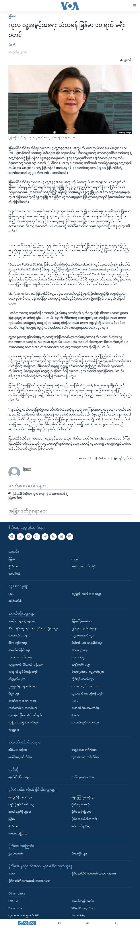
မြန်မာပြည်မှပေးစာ (81, 621)
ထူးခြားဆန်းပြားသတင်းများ (23, 722)
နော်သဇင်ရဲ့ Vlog (80, 826)
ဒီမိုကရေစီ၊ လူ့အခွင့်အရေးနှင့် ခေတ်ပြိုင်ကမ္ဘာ (33, 628)
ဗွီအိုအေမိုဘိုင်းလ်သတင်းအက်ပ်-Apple (29, 880)
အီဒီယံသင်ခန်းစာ (17, 749)
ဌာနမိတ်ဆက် (15, 853)
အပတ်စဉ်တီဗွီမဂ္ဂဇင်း (19, 811)
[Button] (126, 60)
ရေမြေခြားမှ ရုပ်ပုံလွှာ (82, 797)
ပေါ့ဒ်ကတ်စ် (15, 600)
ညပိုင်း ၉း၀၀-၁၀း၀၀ (82, 777)
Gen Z (75, 700)
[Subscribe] (69, 536)
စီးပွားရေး (13, 693)
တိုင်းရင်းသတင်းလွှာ (82, 679)
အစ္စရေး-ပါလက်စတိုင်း (83, 566)
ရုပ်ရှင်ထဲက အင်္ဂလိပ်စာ (84, 749)
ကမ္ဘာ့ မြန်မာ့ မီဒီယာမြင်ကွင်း (23, 671)
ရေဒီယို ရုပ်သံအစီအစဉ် (21, 804)
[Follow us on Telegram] (45, 536)
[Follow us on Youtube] (28, 536)
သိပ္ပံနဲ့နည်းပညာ (16, 679)
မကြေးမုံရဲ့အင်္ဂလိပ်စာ (20, 757)
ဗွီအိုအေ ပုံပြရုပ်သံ (81, 811)
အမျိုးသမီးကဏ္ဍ (80, 664)
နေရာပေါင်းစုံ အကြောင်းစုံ (85, 708)
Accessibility (78, 915)
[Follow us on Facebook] (11, 536)
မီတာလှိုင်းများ (79, 853)
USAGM (13, 900)
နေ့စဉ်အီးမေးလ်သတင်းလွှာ (86, 593)
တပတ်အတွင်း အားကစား (22, 700)
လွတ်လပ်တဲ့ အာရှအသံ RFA (23, 915)
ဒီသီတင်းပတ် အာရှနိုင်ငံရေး (86, 642)
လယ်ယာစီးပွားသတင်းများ (22, 708)
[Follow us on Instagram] (36, 536)
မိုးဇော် (11, 44)
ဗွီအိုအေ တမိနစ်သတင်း (84, 819)
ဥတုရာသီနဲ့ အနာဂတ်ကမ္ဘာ (22, 686)
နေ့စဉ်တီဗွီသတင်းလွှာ (20, 797)
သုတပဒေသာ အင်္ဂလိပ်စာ (85, 757)
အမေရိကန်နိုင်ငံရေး (19, 650)
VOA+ (11, 873)
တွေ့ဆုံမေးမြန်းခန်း (18, 833)
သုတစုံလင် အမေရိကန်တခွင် (87, 693)
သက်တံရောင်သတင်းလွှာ (85, 722)
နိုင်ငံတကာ (14, 566)
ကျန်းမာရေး (78, 657)
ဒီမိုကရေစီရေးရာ (17, 642)
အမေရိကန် (14, 573)
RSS (10, 593)
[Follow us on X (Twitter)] (20, 536)
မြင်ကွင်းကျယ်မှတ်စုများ (84, 628)
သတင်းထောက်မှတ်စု (20, 657)
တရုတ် (75, 559)
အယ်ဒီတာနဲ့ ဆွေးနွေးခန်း (22, 621)
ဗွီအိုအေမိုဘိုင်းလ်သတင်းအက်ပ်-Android (93, 873)
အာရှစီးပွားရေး (79, 650)
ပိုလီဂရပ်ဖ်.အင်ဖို (80, 804)
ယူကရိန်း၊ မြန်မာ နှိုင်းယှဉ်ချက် (25, 715)
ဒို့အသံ (75, 715)
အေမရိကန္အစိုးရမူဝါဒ (82, 900)
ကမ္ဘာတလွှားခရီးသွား (82, 635)
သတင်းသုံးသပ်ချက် (19, 635)
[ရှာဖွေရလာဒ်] (116, 923)
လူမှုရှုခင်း (13, 729)
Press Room (15, 908)
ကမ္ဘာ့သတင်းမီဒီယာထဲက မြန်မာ (25, 664)
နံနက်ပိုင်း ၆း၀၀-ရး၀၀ (20, 777)
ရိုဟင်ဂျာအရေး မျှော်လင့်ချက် (87, 671)
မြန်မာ (12, 16)
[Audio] (87, 923)
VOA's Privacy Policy (83, 908)
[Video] (59, 923)
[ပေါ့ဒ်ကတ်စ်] (61, 536)
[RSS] (53, 536)
